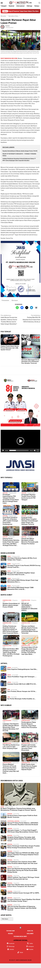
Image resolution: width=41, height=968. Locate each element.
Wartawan (15, 300)
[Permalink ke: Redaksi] (2, 27)
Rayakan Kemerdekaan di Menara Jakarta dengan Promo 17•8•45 (20, 151)
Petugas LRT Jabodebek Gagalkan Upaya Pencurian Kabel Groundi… (21, 574)
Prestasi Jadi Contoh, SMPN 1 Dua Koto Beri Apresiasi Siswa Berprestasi (29, 747)
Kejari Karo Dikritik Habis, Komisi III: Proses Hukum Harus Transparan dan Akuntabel (21, 885)
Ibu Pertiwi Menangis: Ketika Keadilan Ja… (21, 699)
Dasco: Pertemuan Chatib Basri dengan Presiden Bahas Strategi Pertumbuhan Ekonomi (23, 847)
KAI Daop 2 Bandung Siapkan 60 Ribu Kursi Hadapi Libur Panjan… (22, 559)
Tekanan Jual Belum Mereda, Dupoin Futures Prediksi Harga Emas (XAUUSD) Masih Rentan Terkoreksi (29, 629)
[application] (20, 441)
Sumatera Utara (7, 600)
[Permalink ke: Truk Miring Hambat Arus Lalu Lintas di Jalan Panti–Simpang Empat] (11, 737)
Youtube (31, 949)
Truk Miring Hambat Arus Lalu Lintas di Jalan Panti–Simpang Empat (11, 746)
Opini (8, 689)
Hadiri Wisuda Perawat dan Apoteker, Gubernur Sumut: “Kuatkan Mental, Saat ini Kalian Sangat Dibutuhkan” (9, 319)
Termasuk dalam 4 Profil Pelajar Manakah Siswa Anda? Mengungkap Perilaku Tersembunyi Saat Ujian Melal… (29, 651)
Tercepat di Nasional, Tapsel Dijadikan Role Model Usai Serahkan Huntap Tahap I (23, 900)
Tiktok (21, 952)
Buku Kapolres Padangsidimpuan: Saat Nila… (22, 669)
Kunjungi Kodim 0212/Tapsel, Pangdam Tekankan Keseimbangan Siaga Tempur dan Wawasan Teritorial (29, 521)
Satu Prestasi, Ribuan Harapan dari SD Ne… (22, 691)
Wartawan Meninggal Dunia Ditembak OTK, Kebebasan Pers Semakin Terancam (30, 361)
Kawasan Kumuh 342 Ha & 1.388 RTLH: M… (22, 684)
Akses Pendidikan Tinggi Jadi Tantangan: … (21, 677)
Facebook (11, 943)
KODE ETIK (30, 931)
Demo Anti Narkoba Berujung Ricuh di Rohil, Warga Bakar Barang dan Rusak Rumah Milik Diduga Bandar (22, 870)
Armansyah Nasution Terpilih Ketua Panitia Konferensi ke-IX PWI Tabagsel (28, 497)
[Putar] (3, 450)
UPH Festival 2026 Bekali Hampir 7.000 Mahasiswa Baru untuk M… (20, 588)
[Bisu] (35, 450)
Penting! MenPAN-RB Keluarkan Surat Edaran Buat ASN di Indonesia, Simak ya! (31, 318)
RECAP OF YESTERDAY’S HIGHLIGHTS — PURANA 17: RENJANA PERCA (29, 607)
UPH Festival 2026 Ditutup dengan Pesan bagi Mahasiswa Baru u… (22, 581)
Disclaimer (30, 933)
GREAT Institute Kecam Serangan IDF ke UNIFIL (23, 893)
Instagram (31, 946)
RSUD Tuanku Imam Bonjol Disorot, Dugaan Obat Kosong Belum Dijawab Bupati (29, 767)
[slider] (19, 450)
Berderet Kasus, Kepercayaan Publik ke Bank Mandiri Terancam (22, 816)
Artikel (9, 667)
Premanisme (5, 300)
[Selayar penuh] (38, 450)
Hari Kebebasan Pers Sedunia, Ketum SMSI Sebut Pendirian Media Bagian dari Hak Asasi (22, 862)
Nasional (9, 814)
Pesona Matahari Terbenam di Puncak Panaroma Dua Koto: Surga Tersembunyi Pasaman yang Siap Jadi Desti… (11, 769)
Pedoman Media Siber (20, 936)
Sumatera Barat (7, 720)
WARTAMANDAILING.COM (9, 58)
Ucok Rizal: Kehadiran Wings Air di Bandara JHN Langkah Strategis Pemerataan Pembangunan (10, 521)
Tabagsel (5, 493)
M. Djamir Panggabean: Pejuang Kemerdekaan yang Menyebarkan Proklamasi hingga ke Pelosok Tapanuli (18, 809)
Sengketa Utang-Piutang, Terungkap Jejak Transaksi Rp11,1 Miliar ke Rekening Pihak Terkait (21, 839)
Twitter (31, 943)
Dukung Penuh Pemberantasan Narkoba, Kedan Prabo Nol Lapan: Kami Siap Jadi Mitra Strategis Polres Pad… (11, 542)
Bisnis (9, 556)
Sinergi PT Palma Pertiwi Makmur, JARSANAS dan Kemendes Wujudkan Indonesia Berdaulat (22, 824)
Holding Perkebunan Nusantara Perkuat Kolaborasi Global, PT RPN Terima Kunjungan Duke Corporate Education (19, 159)
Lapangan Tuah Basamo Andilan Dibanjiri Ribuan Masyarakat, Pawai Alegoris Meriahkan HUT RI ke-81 (11, 727)
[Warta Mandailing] (20, 3)
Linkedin (11, 949)
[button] (20, 441)
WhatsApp (11, 946)
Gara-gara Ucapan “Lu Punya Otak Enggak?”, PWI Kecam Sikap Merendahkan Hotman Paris (22, 831)
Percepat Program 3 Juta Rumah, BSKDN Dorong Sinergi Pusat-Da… (23, 566)
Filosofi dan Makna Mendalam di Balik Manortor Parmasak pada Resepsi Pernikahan (29, 541)
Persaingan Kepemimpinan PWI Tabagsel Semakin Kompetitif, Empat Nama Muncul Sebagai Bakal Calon (11, 499)
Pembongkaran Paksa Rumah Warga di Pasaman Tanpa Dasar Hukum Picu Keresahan (29, 725)
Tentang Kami (10, 931)
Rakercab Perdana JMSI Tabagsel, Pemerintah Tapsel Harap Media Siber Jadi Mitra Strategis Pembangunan (11, 652)
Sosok (2, 807)
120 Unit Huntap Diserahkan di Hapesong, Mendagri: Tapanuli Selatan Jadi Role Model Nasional (21, 908)
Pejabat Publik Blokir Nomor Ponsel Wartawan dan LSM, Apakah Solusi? (10, 348)
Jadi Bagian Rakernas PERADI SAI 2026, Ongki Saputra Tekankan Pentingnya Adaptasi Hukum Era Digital (23, 854)
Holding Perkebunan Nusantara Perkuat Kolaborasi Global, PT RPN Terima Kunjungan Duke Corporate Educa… (11, 629)
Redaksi (10, 933)
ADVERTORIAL (10, 821)
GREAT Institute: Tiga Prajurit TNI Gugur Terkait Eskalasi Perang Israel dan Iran (23, 878)
